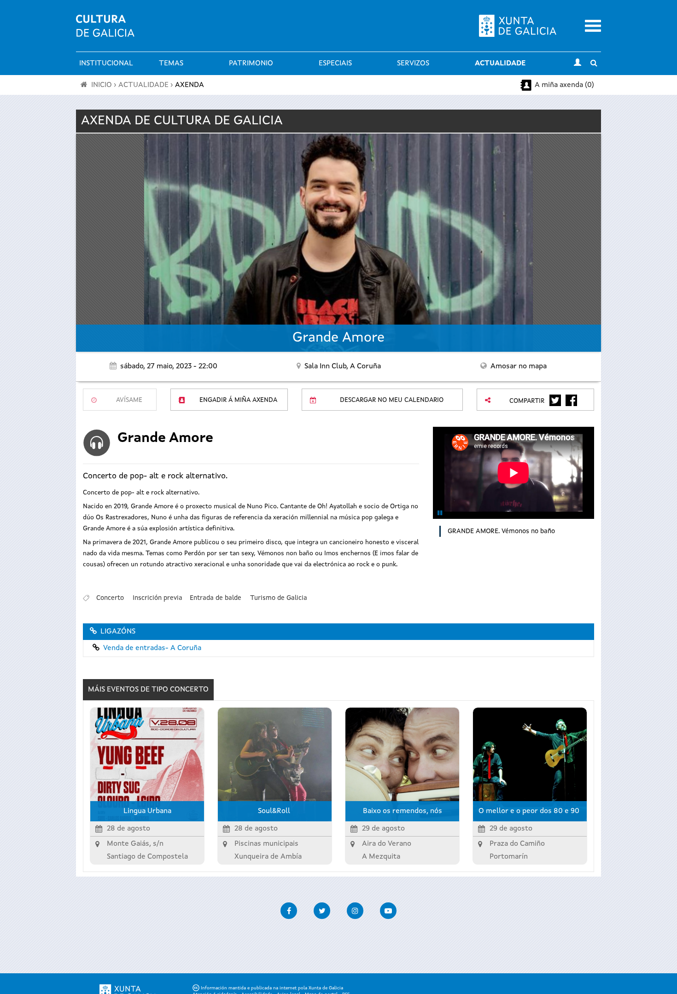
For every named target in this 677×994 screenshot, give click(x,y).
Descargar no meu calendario (392, 400)
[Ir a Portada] (105, 31)
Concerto (110, 598)
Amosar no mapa (518, 366)
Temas (171, 63)
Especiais (335, 63)
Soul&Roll (275, 811)
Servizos (413, 63)
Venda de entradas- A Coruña (152, 648)
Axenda (189, 85)
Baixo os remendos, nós (402, 811)
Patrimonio (251, 63)
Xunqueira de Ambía (268, 856)
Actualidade (500, 63)
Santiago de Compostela (147, 856)
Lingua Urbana (147, 811)
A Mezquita (381, 856)
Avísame (129, 400)
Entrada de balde (215, 598)
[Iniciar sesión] (577, 63)
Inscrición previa (157, 598)
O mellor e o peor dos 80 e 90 (530, 811)
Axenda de (182, 121)
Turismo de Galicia (278, 598)
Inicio (101, 85)
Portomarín (509, 856)
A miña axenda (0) (564, 85)
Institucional (106, 63)
